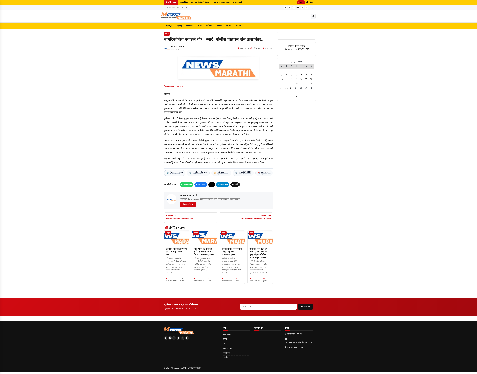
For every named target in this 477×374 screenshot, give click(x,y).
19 (291, 83)
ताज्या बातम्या (228, 348)
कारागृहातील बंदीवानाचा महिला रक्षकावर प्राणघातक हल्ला (232, 252)
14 (301, 79)
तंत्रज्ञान (228, 26)
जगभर (238, 26)
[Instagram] (294, 7)
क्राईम (166, 34)
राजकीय (226, 357)
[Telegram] (306, 7)
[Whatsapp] (302, 7)
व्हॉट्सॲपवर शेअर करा (174, 86)
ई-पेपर (310, 2)
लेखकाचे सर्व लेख (188, 204)
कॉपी (236, 184)
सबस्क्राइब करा (305, 307)
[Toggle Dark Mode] (311, 7)
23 (311, 83)
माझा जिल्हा (227, 334)
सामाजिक (226, 353)
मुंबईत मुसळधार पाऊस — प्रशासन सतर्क (226, 2)
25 (286, 88)
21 (301, 83)
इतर (224, 344)
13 (296, 79)
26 (291, 88)
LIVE (302, 2)
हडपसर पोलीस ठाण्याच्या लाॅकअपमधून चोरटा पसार (176, 252)
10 (281, 79)
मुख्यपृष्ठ (169, 26)
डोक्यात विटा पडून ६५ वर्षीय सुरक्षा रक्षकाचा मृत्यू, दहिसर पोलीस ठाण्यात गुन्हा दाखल (258, 253)
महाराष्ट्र (179, 26)
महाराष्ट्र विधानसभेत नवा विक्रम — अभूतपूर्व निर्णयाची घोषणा (186, 2)
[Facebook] (285, 7)
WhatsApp (188, 184)
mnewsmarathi (177, 46)
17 (281, 83)
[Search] (313, 16)
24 (281, 88)
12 (291, 79)
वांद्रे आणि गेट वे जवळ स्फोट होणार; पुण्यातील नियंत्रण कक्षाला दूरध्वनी (204, 252)
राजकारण (190, 26)
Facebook (202, 184)
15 (306, 79)
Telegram (224, 184)
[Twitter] (289, 7)
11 (286, 79)
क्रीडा (200, 26)
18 (286, 83)
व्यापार (219, 26)
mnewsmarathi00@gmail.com (299, 342)
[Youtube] (298, 7)
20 (296, 83)
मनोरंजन (209, 26)
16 (311, 79)
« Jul (295, 96)
